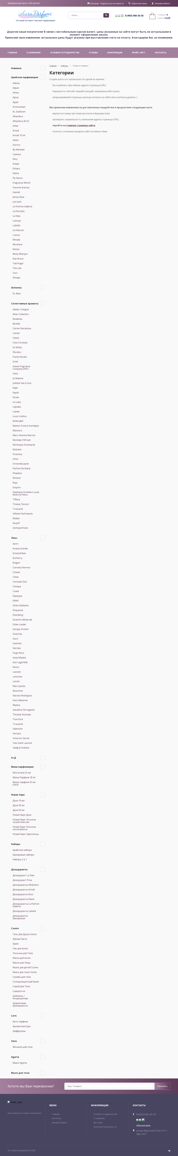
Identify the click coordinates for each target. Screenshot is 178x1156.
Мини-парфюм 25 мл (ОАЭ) (24, 783)
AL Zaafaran (19, 111)
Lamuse (17, 220)
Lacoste (17, 671)
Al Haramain (19, 106)
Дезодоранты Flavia (23, 899)
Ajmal (15, 97)
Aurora (16, 144)
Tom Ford (18, 719)
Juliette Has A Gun (22, 383)
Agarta (15, 1056)
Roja (15, 482)
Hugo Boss (18, 652)
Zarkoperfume (20, 527)
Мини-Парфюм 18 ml (24, 777)
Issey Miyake (19, 657)
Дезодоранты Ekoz (23, 894)
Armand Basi (19, 553)
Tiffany (16, 499)
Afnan (16, 92)
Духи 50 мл (18, 810)
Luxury (16, 234)
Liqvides (17, 406)
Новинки (16, 68)
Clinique (17, 586)
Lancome (17, 676)
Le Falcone (18, 230)
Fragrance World (21, 182)
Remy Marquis (20, 253)
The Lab (17, 268)
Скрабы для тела (22, 976)
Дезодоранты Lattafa (24, 911)
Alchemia (16, 287)
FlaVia (16, 173)
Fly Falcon (18, 178)
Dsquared (18, 610)
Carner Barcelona (22, 328)
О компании (99, 1118)
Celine (16, 337)
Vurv (15, 272)
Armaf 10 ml (19, 135)
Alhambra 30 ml (21, 121)
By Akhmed (18, 149)
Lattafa (16, 225)
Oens (14, 1041)
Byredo (16, 323)
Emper (16, 163)
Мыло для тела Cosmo (25, 972)
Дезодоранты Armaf (24, 889)
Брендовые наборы (23, 854)
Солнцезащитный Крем (26, 981)
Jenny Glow (18, 197)
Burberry (17, 558)
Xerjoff (16, 523)
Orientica (17, 454)
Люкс (14, 537)
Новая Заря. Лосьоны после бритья (24, 828)
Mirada (16, 239)
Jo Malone (18, 378)
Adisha (16, 83)
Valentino (18, 728)
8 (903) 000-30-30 (134, 15)
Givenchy (17, 633)
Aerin (15, 543)
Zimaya (16, 277)
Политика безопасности (105, 1126)
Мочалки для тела (22, 1046)
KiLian (16, 397)
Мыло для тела (20, 1072)
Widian (16, 518)
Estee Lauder (19, 624)
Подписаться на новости (112, 3)
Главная (53, 65)
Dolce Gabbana (21, 605)
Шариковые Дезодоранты (20, 1004)
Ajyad (15, 102)
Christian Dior (20, 581)
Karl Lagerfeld (20, 662)
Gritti (15, 361)
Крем (15, 943)
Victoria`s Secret (21, 738)
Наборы (15, 844)
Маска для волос (22, 957)
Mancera (17, 430)
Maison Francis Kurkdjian (26, 425)
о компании (33, 52)
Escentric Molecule (22, 619)
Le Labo (17, 402)
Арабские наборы (22, 849)
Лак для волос (20, 948)
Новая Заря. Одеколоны (26, 834)
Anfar (15, 125)
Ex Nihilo (17, 347)
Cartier (16, 333)
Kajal (15, 387)
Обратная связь (139, 3)
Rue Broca (18, 258)
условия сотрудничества (64, 52)
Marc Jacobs (19, 686)
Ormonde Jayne (21, 463)
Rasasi (16, 249)
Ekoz (15, 159)
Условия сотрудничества (105, 1114)
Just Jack (17, 201)
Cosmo (15, 928)
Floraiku (17, 352)
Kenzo (16, 667)
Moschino (18, 690)
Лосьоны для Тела (23, 953)
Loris (14, 1015)
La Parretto (19, 211)
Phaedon (17, 473)
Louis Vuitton (20, 416)
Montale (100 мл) (22, 440)
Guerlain (17, 643)
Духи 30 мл (18, 805)
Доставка (97, 1122)
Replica (16, 705)
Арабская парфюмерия (24, 77)
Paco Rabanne (20, 700)
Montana (17, 244)
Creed (16, 591)
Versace (17, 733)
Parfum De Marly (21, 468)
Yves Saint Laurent (22, 742)
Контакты (56, 1118)
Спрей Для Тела (21, 986)
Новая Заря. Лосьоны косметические (24, 821)
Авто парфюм (20, 1021)
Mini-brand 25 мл (22, 772)
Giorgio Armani (21, 629)
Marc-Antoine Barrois (24, 435)
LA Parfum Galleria (22, 206)
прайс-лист (138, 52)
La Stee (16, 215)
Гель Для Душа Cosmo (25, 934)
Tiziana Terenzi (21, 504)
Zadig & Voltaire (21, 747)
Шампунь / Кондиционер (20, 997)
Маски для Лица (21, 962)
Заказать (162, 1086)
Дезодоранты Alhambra (26, 884)
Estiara (16, 168)
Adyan (16, 87)
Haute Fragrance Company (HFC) (21, 367)
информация (114, 52)
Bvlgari (16, 562)
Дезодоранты (19, 869)
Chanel (16, 572)
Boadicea (17, 318)
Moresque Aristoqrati (24, 444)
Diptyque (17, 595)
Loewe (16, 411)
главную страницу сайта (80, 125)
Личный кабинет (162, 3)
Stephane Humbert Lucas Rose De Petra (26, 493)
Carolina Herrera (21, 567)
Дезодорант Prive (22, 880)
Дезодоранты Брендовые (20, 917)
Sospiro (17, 487)
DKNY (16, 600)
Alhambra (18, 116)
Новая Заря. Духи (22, 814)
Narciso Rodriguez (22, 695)
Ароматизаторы (21, 1026)
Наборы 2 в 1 (20, 859)
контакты (160, 52)
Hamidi (16, 192)
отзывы (93, 52)
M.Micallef (18, 421)
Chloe (16, 576)
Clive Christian (20, 342)
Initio (15, 373)
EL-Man (17, 293)
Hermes (17, 648)
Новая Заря (18, 794)
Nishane (17, 449)
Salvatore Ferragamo (24, 709)
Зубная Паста (20, 938)
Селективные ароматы (24, 303)
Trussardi (18, 508)
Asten (16, 140)
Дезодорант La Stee (23, 875)
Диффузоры (19, 1031)
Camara (17, 154)
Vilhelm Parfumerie (23, 513)
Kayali (16, 392)
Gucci (15, 638)
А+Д (13, 757)
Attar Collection (21, 314)
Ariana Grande (20, 548)
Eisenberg (18, 614)
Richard (16, 477)
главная (12, 52)
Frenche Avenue (21, 187)
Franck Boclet (20, 356)
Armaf (16, 130)
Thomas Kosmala (22, 714)
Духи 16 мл (18, 800)
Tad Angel (18, 263)
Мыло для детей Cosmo (25, 967)
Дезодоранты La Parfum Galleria (26, 905)
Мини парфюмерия (22, 766)
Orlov (15, 458)
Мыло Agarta (20, 1062)
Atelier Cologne (21, 309)
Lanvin (16, 681)
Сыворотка (19, 991)
